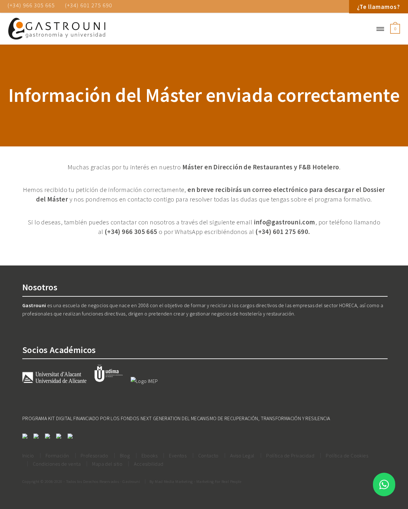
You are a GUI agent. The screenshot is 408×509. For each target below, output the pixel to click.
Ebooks (149, 455)
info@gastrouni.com (284, 222)
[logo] (56, 29)
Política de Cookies (347, 455)
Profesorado (94, 455)
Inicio (28, 455)
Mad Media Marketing (174, 481)
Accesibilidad (148, 464)
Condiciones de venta (57, 464)
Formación (57, 455)
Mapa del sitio (107, 464)
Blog (125, 455)
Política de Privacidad (290, 455)
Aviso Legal (242, 455)
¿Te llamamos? (378, 7)
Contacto (208, 455)
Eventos (177, 455)
